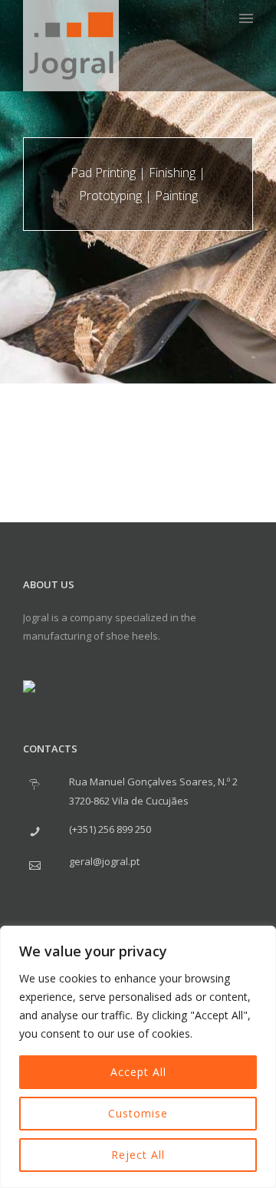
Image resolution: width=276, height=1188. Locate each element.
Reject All (138, 1154)
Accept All (138, 1072)
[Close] (260, 939)
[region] (138, 1057)
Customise (138, 1113)
